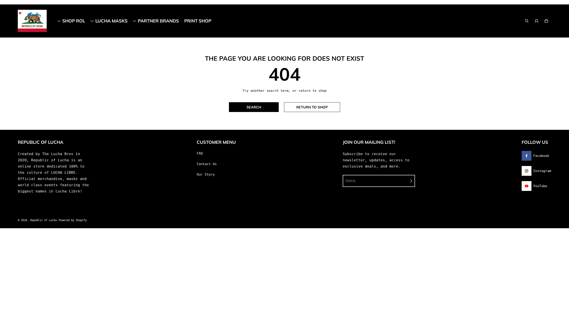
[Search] (527, 21)
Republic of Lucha (43, 220)
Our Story (206, 174)
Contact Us (207, 164)
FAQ (200, 153)
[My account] (536, 21)
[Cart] (546, 21)
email (351, 181)
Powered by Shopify (73, 220)
